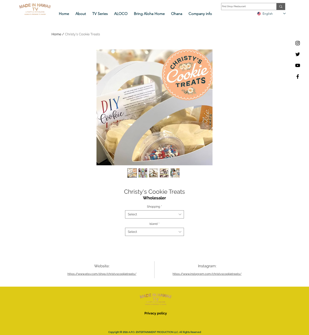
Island (154, 223)
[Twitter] (298, 54)
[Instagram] (298, 43)
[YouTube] (298, 65)
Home (56, 34)
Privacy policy (155, 313)
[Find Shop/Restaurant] (280, 6)
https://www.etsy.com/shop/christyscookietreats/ (101, 273)
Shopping (154, 206)
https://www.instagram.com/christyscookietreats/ (207, 273)
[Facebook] (298, 76)
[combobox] (154, 214)
